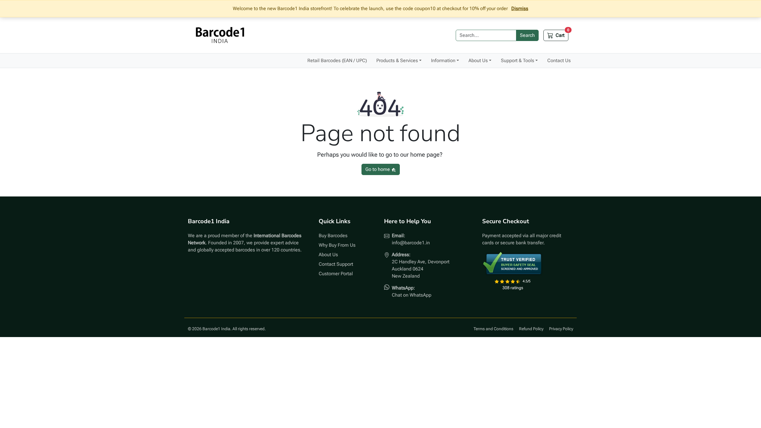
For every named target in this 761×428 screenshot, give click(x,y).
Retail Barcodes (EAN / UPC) (337, 60)
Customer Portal (336, 273)
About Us (328, 254)
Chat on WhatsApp (411, 295)
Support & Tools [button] (517, 60)
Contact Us (559, 60)
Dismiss (519, 8)
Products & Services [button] (397, 60)
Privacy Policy (561, 328)
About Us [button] (478, 60)
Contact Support (336, 264)
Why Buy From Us (337, 245)
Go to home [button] (378, 169)
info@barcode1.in (411, 243)
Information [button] (443, 60)
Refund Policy (531, 328)
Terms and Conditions (493, 328)
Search (527, 35)
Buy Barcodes (333, 235)
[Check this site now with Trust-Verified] (512, 263)
